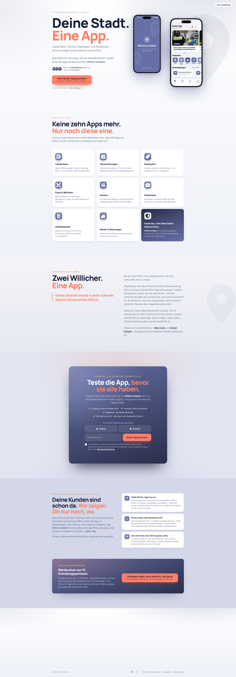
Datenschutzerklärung (106, 449)
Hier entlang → (76, 88)
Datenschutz (179, 672)
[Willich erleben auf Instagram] (137, 672)
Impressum (167, 672)
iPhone (102, 428)
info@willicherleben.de (151, 672)
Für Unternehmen (224, 5)
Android (136, 428)
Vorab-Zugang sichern (137, 437)
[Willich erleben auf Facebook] (132, 672)
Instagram (75, 70)
